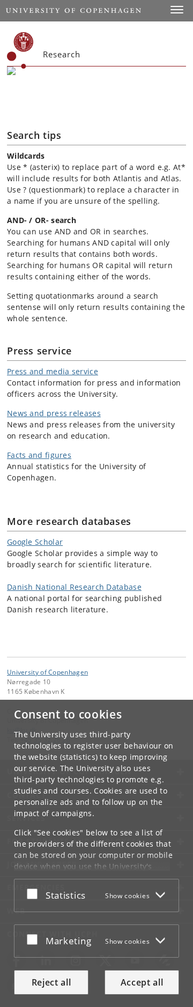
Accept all (142, 982)
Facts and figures (39, 455)
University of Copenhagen (47, 672)
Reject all (51, 982)
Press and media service (52, 371)
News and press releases (54, 413)
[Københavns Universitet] (20, 50)
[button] (177, 10)
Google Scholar (35, 542)
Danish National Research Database (74, 587)
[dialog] (96, 853)
